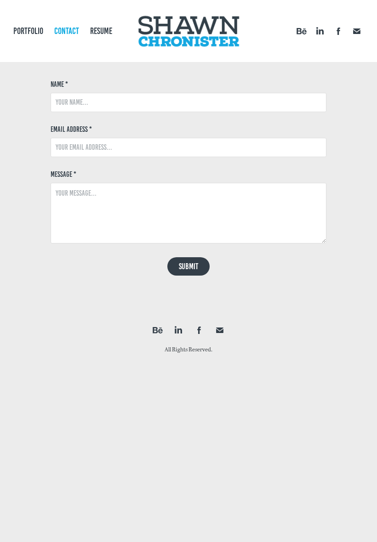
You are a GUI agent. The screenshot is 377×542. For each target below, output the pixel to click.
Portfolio (28, 31)
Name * (59, 84)
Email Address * (71, 129)
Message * (63, 174)
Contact (66, 31)
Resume (101, 31)
